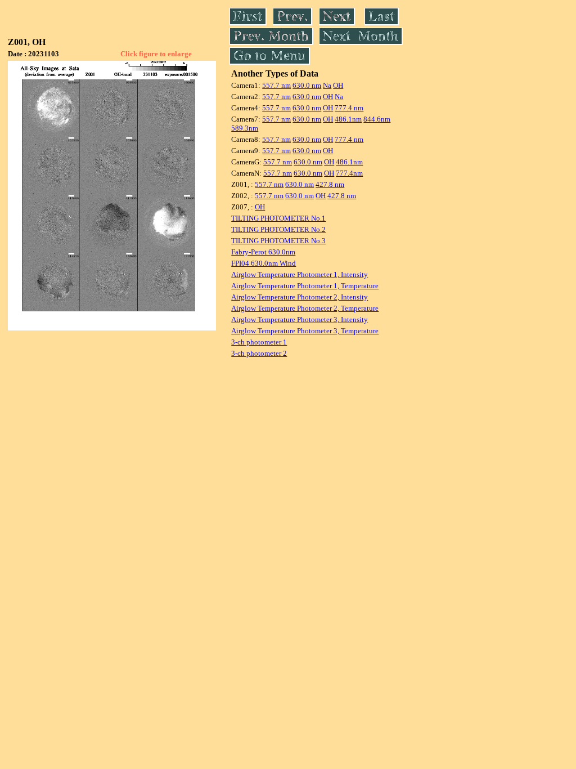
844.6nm (376, 119)
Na (327, 85)
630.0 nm (306, 85)
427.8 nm (330, 184)
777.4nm (349, 173)
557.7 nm (276, 85)
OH (338, 85)
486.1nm (348, 119)
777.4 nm (349, 108)
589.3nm (244, 128)
